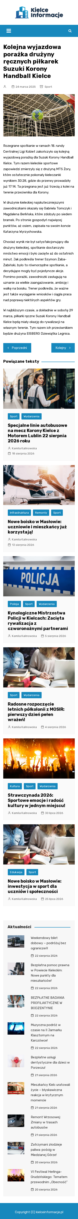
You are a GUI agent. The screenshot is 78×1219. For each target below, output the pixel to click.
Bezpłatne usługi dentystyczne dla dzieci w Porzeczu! (50, 1062)
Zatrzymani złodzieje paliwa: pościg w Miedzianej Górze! (46, 1150)
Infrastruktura (19, 512)
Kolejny (61, 348)
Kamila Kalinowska (24, 448)
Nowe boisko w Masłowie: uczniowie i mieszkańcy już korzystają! (37, 527)
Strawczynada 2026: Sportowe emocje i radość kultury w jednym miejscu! (36, 800)
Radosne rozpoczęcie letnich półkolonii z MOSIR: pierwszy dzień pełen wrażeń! (36, 711)
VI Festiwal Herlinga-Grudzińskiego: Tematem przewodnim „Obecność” (49, 1177)
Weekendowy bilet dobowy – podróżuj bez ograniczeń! (48, 943)
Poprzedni (19, 348)
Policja (14, 604)
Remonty (41, 512)
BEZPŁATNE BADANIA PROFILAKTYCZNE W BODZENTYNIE (47, 1003)
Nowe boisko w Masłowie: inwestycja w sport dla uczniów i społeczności (35, 886)
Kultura (15, 786)
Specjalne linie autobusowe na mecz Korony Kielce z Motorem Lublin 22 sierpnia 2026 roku (37, 433)
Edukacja (16, 872)
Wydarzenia (31, 416)
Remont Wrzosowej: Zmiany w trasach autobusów (46, 1122)
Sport (48, 86)
